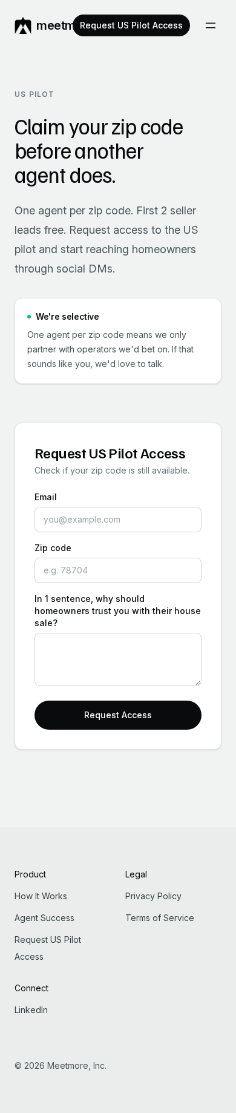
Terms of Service (159, 918)
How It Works (41, 896)
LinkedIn (31, 1010)
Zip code (52, 548)
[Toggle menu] (210, 25)
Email (45, 497)
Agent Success (44, 918)
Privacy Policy (153, 896)
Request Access (118, 715)
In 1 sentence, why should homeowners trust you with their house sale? (117, 610)
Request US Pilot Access (131, 25)
